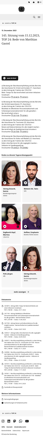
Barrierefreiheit (6, 430)
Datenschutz (17, 430)
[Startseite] (21, 9)
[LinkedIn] (8, 421)
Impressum (25, 430)
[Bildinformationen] (18, 183)
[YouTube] (27, 421)
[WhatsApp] (20, 421)
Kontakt (9, 427)
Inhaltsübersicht (20, 427)
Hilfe (3, 427)
